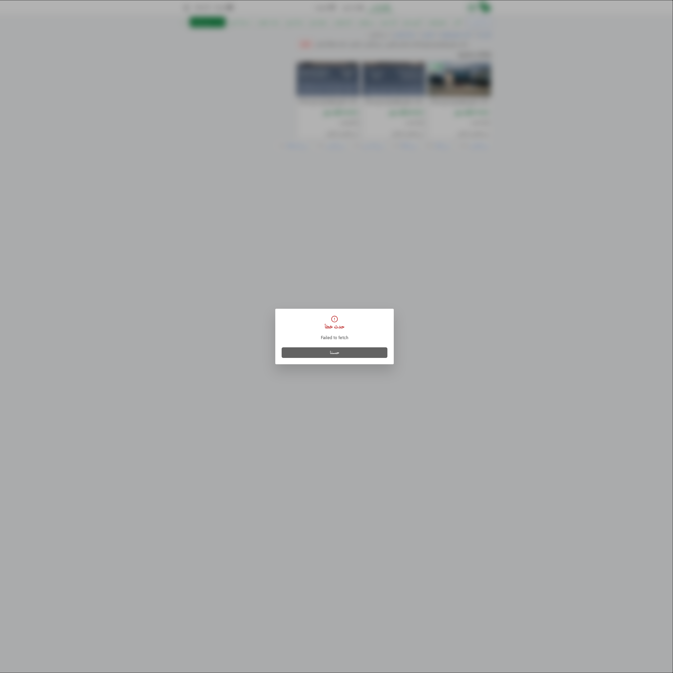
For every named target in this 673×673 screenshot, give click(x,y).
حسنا (334, 352)
